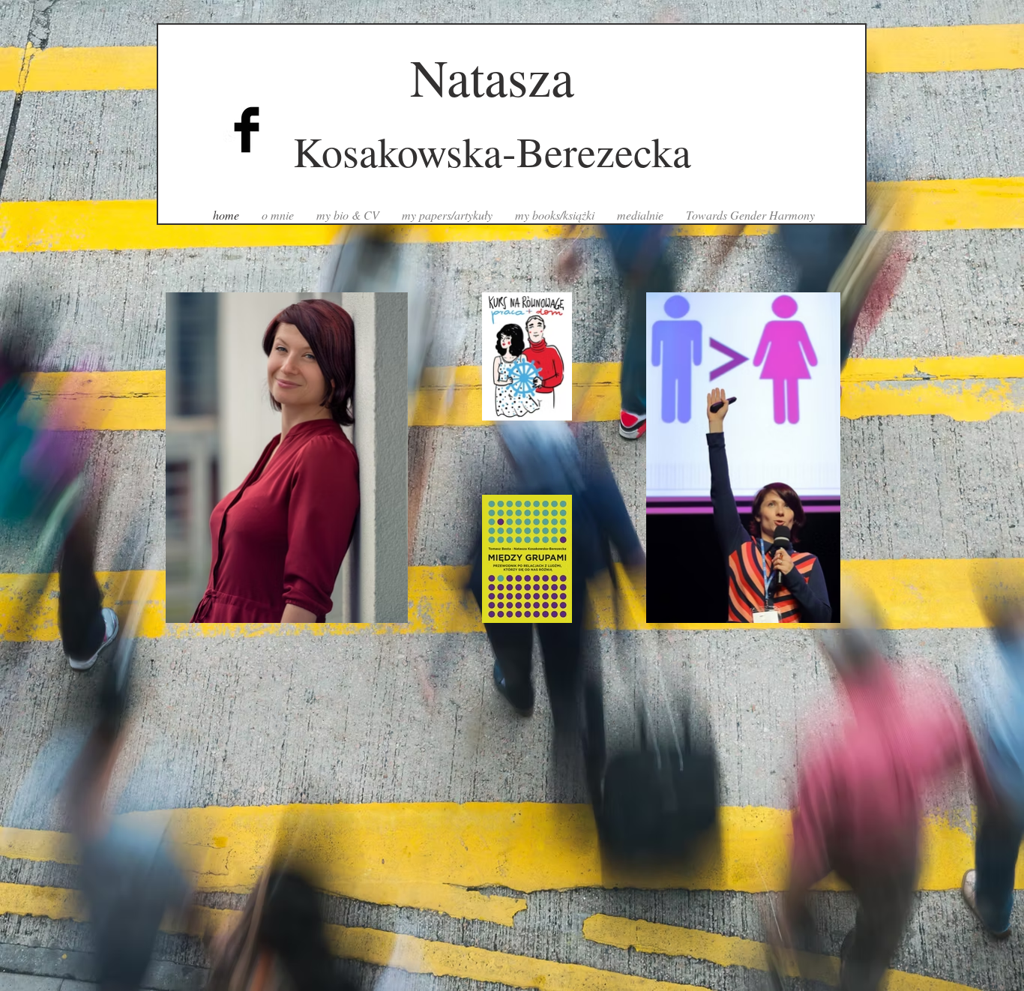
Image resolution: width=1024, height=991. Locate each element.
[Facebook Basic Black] (246, 129)
